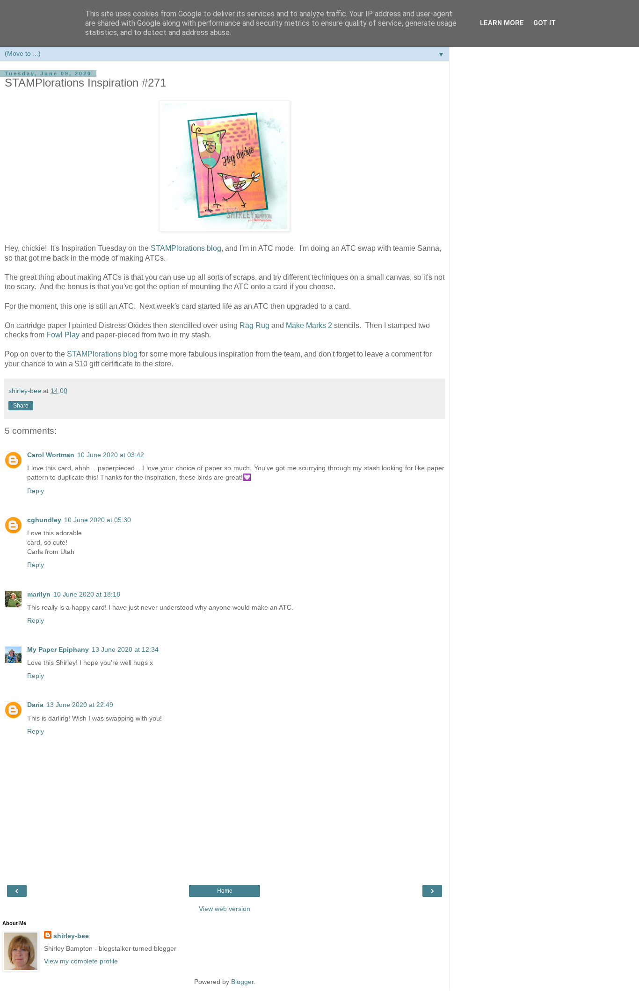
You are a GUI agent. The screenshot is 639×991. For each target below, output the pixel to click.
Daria (35, 704)
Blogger (242, 981)
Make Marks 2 (310, 325)
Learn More (502, 23)
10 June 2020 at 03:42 (110, 455)
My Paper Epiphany (58, 649)
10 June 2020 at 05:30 (97, 520)
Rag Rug (254, 325)
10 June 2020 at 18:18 (86, 594)
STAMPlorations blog (186, 248)
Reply (35, 491)
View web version (224, 908)
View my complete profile (81, 961)
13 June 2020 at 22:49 (79, 704)
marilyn (39, 594)
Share (21, 405)
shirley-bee (71, 936)
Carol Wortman (50, 455)
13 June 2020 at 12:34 (125, 649)
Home (224, 891)
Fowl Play (63, 335)
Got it (544, 23)
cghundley (44, 520)
